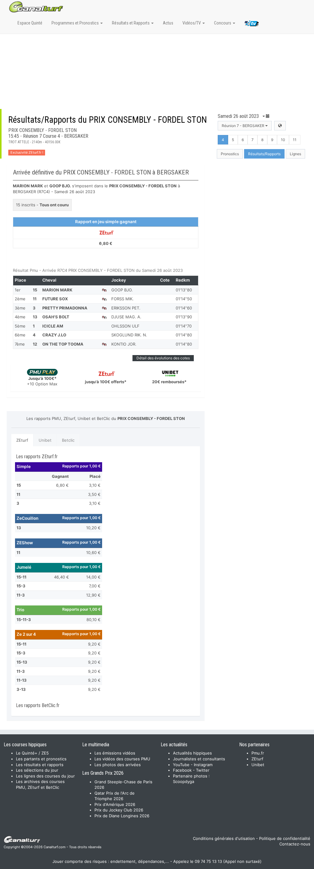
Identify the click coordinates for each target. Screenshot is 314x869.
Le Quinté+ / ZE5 (32, 753)
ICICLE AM (52, 326)
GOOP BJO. (122, 289)
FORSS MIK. (122, 298)
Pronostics (230, 154)
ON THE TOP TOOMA (62, 344)
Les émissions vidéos (114, 753)
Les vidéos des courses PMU (122, 758)
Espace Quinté (29, 23)
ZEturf (22, 440)
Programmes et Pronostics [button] (76, 23)
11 (295, 139)
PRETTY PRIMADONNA (64, 307)
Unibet (45, 440)
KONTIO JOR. (123, 344)
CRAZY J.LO (54, 334)
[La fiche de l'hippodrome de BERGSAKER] (280, 125)
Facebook (182, 770)
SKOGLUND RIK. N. (129, 334)
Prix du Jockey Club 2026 (118, 809)
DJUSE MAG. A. (126, 316)
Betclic (68, 440)
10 (283, 139)
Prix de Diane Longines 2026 (121, 815)
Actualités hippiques (192, 753)
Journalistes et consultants (199, 758)
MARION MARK (57, 289)
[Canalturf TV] (251, 24)
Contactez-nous (294, 843)
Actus (168, 23)
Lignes (295, 154)
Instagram (203, 764)
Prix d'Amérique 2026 (114, 804)
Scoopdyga (183, 781)
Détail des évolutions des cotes (163, 358)
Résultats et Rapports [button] (131, 23)
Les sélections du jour (37, 770)
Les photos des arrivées (117, 764)
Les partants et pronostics (41, 758)
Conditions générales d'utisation (224, 838)
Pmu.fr (257, 753)
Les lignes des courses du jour (45, 775)
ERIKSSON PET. (125, 307)
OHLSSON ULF (125, 326)
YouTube (181, 764)
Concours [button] (223, 23)
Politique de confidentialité (284, 838)
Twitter (202, 770)
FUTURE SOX (55, 298)
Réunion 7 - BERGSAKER (243, 125)
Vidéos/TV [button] (192, 23)
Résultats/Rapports (264, 154)
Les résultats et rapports (39, 764)
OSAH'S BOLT (55, 316)
